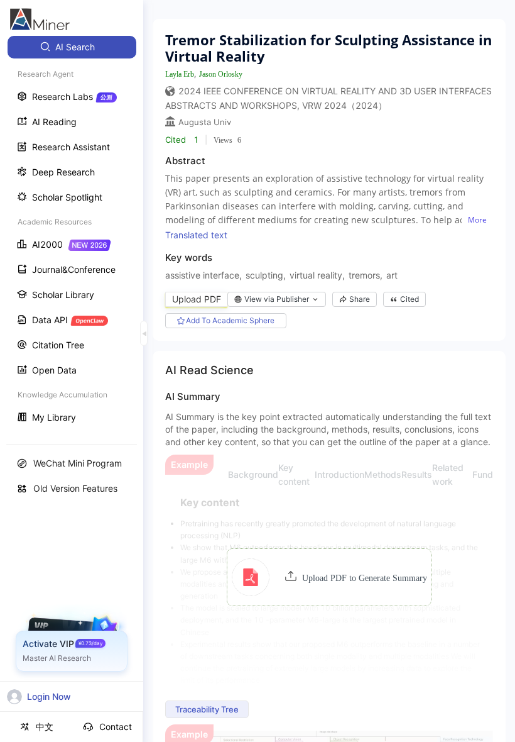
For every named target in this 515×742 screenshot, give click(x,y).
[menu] (72, 233)
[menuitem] (72, 47)
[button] (329, 577)
